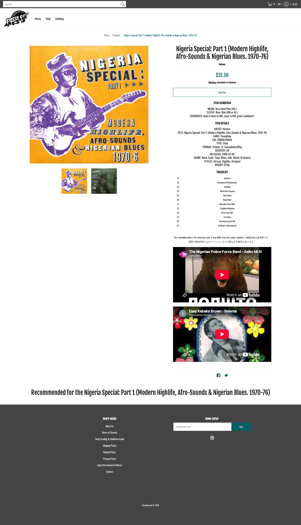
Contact (109, 472)
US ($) (294, 4)
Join (241, 427)
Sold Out (222, 92)
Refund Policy (109, 452)
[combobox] (61, 4)
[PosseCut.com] (16, 18)
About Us (109, 426)
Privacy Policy (109, 459)
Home (106, 35)
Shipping (212, 82)
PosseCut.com (147, 505)
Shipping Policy (110, 445)
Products (116, 35)
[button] (274, 4)
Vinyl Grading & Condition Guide (109, 439)
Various (222, 64)
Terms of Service (109, 432)
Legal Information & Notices (109, 465)
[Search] (122, 4)
